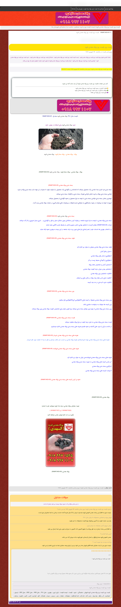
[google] (14, 602)
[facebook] (10, 602)
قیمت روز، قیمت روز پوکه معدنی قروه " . (100, 559)
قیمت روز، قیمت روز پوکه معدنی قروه (99, 592)
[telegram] (19, 602)
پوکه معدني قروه (62, 116)
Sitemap (73, 9)
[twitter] (12, 602)
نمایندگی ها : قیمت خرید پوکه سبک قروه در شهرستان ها (90, 9)
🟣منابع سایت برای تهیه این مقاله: (99, 93)
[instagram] (17, 602)
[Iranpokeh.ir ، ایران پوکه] (82, 24)
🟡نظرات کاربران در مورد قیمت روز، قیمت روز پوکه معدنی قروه (92, 88)
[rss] (15, 602)
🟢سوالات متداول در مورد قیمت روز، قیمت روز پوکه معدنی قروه (91, 90)
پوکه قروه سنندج (109, 9)
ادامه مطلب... (107, 488)
